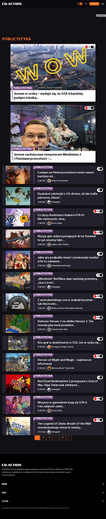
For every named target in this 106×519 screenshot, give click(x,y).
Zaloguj (94, 4)
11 (62, 437)
